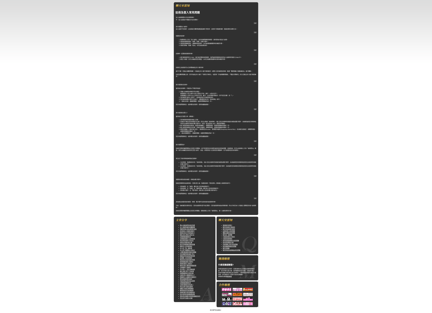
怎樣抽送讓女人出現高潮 (187, 239)
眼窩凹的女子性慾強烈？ (187, 233)
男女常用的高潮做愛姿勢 (187, 294)
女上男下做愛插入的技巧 (187, 250)
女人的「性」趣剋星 (186, 248)
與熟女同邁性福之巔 (186, 242)
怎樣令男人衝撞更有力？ (187, 275)
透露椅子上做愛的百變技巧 (188, 277)
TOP (255, 23)
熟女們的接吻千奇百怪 (187, 240)
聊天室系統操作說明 (229, 229)
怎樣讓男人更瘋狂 (185, 267)
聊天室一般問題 (227, 235)
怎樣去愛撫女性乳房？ (187, 285)
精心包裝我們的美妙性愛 (187, 225)
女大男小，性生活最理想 (187, 269)
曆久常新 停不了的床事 (187, 271)
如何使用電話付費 (228, 242)
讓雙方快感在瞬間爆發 (187, 288)
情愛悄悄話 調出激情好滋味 (188, 229)
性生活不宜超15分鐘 (186, 298)
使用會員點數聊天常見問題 (231, 240)
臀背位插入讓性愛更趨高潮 (188, 265)
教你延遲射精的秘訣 (186, 279)
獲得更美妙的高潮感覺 (187, 290)
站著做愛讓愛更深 (185, 237)
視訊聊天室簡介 (227, 225)
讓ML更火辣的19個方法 (187, 235)
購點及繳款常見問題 (229, 233)
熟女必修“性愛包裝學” (186, 287)
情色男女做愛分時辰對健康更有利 (190, 296)
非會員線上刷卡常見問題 (230, 244)
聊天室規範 (226, 248)
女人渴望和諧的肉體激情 (187, 227)
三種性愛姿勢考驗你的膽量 (188, 252)
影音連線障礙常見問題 (229, 246)
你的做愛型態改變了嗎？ (187, 254)
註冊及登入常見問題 (229, 231)
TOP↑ (222, 308)
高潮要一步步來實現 (186, 258)
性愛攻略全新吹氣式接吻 (187, 281)
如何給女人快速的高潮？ (187, 231)
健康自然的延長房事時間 (187, 256)
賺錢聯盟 (229, 276)
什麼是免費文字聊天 (229, 237)
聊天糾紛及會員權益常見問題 (231, 250)
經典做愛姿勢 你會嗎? (186, 262)
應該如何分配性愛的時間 (187, 260)
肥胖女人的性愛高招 (186, 246)
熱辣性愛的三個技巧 (186, 263)
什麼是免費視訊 (227, 239)
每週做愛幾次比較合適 (187, 273)
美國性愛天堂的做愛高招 (187, 292)
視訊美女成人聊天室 (214, 308)
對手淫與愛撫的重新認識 (187, 244)
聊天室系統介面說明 (229, 227)
